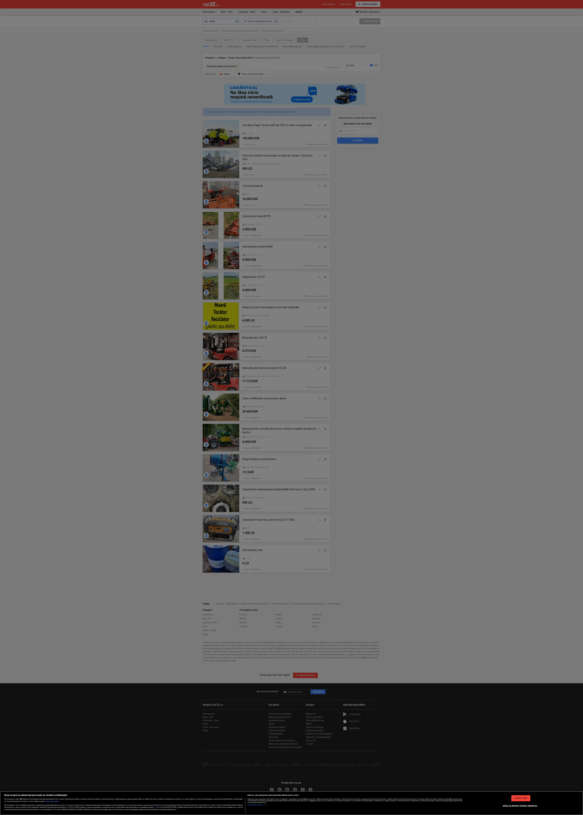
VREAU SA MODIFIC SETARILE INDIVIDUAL (520, 806)
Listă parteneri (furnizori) (256, 805)
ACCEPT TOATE (520, 798)
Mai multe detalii (52, 801)
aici (154, 807)
